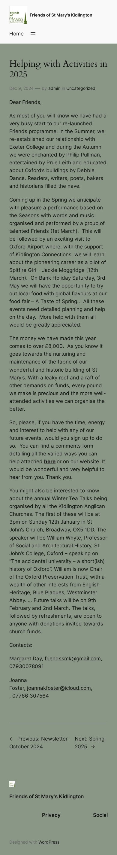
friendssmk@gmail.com (73, 659)
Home (16, 34)
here (50, 461)
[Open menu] (33, 33)
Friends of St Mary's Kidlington (61, 14)
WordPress (48, 841)
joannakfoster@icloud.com (59, 688)
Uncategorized (80, 88)
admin (54, 88)
